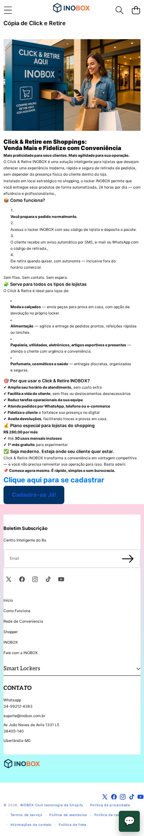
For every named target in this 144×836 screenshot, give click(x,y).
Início (8, 600)
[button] (136, 10)
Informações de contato (31, 825)
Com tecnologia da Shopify (59, 805)
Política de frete (72, 825)
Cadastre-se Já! (34, 494)
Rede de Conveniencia (23, 621)
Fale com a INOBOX (20, 653)
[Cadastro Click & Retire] (72, 84)
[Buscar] (119, 10)
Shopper (10, 632)
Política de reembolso (68, 815)
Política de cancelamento (116, 815)
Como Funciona (16, 611)
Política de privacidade (110, 805)
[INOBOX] (72, 10)
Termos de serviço (26, 815)
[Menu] (8, 10)
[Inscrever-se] (128, 559)
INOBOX (10, 642)
